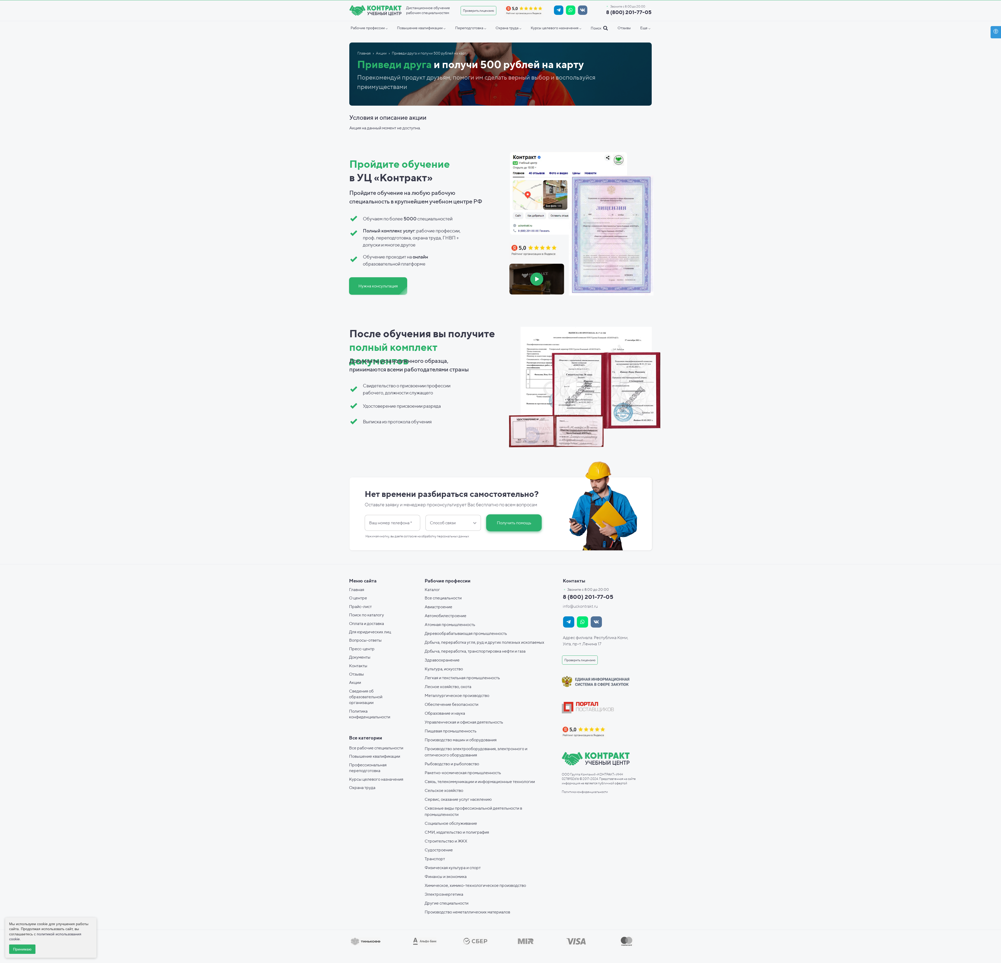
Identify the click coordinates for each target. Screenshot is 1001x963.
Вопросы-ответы (365, 640)
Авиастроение (438, 606)
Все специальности (443, 597)
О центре (358, 597)
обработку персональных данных (445, 536)
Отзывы (356, 674)
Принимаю (22, 949)
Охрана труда (362, 787)
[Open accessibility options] (996, 32)
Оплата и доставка (366, 623)
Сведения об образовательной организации (365, 697)
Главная (356, 589)
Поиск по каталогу (366, 614)
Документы (359, 657)
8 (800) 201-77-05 (628, 12)
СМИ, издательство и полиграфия (457, 832)
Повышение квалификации (374, 756)
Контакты (358, 665)
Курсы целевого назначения (376, 779)
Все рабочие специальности (376, 747)
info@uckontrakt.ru (580, 606)
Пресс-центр (362, 648)
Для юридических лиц (370, 631)
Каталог (432, 589)
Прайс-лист (360, 606)
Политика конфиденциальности (585, 792)
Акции (355, 682)
